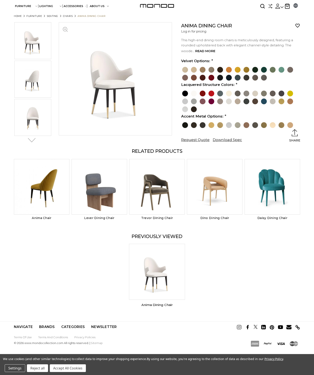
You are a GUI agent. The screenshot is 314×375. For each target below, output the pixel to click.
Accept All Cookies (67, 368)
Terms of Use (23, 337)
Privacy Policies (84, 337)
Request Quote (195, 140)
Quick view (41, 186)
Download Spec (227, 140)
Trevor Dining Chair (157, 218)
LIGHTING (46, 6)
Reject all (37, 368)
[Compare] (270, 6)
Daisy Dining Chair (272, 218)
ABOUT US (97, 6)
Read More (205, 51)
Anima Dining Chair (157, 305)
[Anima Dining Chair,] (157, 272)
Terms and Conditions (53, 337)
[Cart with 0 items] (287, 6)
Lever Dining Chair (99, 218)
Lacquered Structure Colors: (208, 84)
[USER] (279, 6)
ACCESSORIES (73, 6)
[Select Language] (295, 6)
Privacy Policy (273, 359)
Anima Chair (41, 218)
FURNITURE (23, 6)
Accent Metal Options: (202, 116)
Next (30, 140)
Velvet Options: (195, 61)
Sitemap (97, 343)
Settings (15, 368)
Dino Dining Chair (214, 218)
